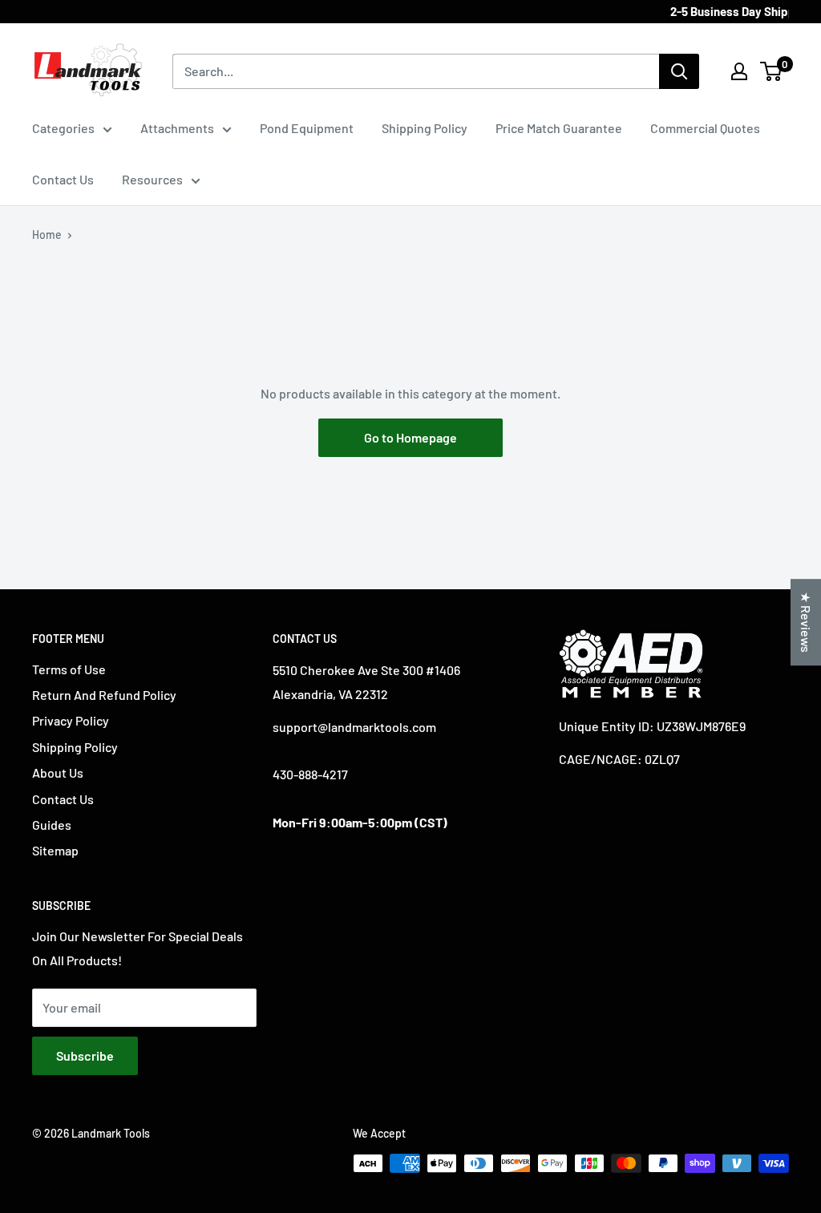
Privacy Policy (70, 720)
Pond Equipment (307, 127)
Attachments (177, 127)
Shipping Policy (424, 127)
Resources (152, 179)
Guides (51, 824)
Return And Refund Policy (104, 694)
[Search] (679, 71)
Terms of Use (69, 669)
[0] (772, 71)
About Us (57, 772)
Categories (63, 127)
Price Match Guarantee (558, 127)
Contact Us (63, 179)
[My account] (739, 71)
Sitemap (55, 850)
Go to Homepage (410, 437)
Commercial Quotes (705, 127)
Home (47, 234)
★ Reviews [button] (806, 622)
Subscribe (85, 1055)
